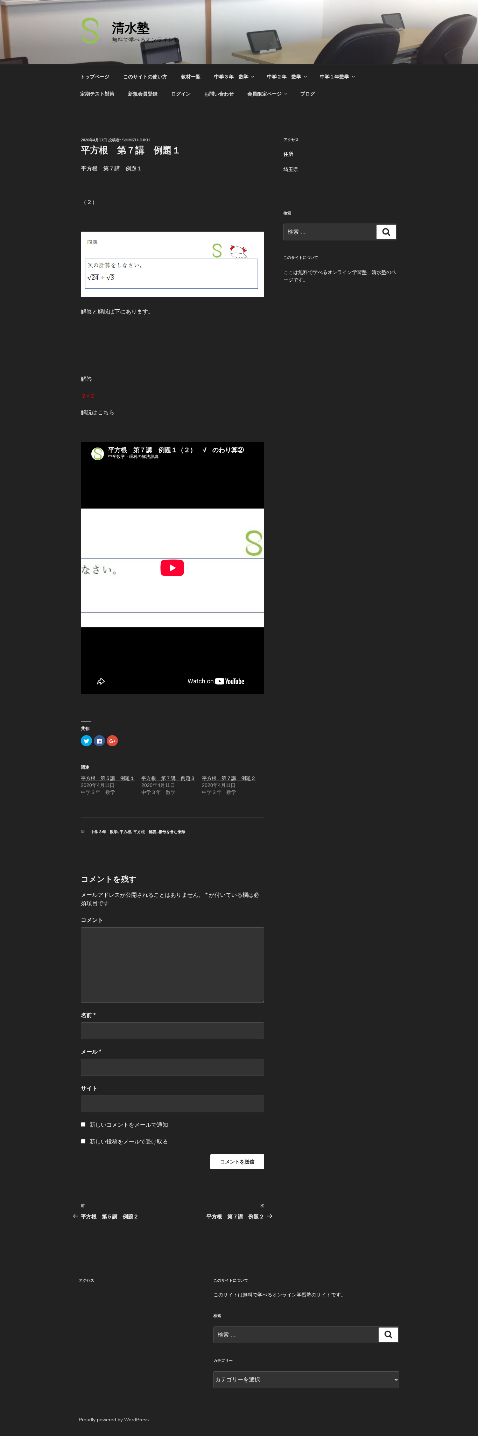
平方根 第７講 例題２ (229, 778)
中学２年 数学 (284, 76)
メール (91, 1052)
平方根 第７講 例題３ (168, 778)
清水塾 (131, 28)
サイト (89, 1088)
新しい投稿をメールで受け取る (129, 1142)
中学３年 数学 (231, 76)
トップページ (95, 76)
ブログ (307, 94)
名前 (88, 1015)
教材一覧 (191, 76)
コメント (92, 920)
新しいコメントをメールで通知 (129, 1125)
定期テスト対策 (97, 94)
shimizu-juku (136, 140)
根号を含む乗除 (172, 832)
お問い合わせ (219, 94)
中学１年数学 (334, 76)
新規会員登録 (142, 94)
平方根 (125, 832)
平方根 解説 (144, 832)
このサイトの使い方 (145, 76)
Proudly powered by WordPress (114, 1419)
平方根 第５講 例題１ (108, 778)
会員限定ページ (264, 94)
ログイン (181, 94)
